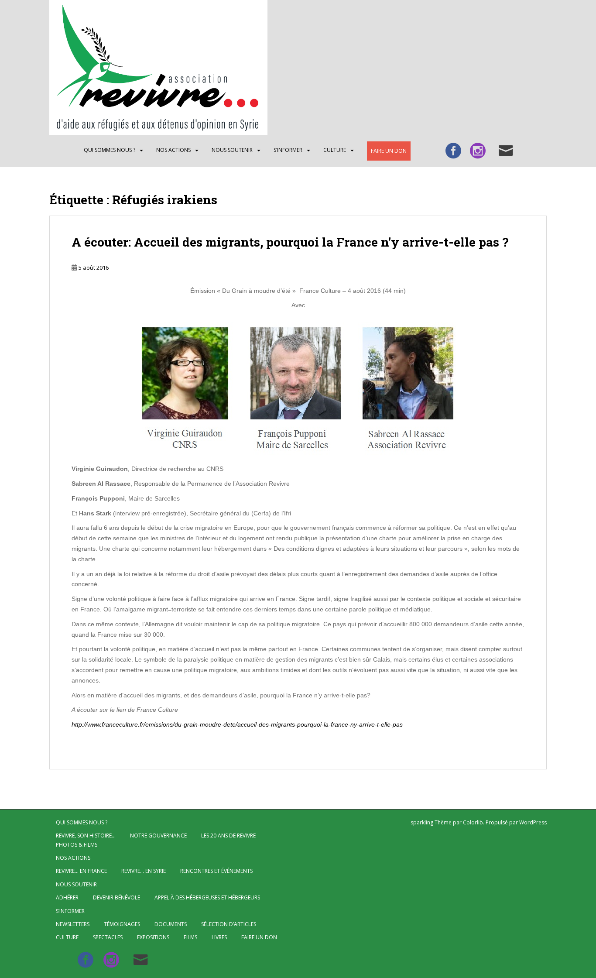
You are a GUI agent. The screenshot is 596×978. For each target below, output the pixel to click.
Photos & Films (76, 844)
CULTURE (334, 150)
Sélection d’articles (228, 924)
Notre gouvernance (158, 835)
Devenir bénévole (116, 897)
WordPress (533, 822)
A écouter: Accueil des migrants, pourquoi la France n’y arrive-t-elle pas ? (290, 242)
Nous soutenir (232, 150)
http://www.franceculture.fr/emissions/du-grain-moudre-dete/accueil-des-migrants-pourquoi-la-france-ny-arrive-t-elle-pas (237, 724)
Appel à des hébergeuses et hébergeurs (207, 897)
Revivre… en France (81, 871)
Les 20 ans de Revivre (228, 835)
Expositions (153, 937)
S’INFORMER (288, 150)
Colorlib (473, 822)
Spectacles (108, 937)
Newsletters (72, 924)
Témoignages (122, 924)
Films (190, 937)
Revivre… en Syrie (143, 871)
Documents (170, 924)
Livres (219, 937)
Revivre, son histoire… (86, 835)
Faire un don (389, 150)
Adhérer (67, 897)
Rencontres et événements (216, 871)
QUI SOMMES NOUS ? (109, 150)
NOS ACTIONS (173, 150)
